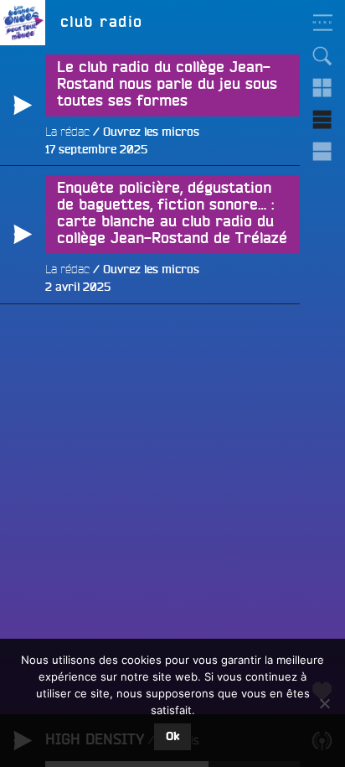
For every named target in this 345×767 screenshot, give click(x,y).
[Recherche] (322, 56)
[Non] (324, 703)
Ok (172, 737)
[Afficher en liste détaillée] (322, 152)
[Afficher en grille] (322, 88)
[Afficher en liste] (322, 120)
